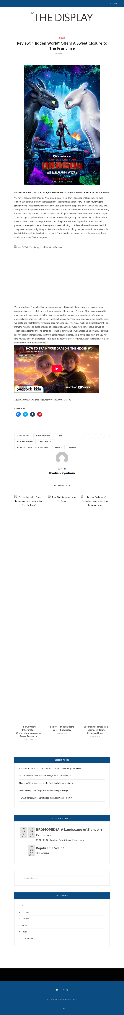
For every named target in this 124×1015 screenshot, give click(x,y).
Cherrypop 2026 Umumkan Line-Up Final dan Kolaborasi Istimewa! (47, 783)
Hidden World (25, 441)
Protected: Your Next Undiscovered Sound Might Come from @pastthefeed (50, 768)
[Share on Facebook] (92, 436)
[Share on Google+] (102, 436)
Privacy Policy (71, 999)
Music (24, 932)
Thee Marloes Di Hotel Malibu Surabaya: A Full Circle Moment (45, 775)
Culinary (25, 912)
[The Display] (62, 17)
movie (58, 447)
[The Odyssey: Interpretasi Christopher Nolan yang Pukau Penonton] (28, 609)
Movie (62, 38)
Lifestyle (25, 918)
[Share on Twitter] (97, 436)
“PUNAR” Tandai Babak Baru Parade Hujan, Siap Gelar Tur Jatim (45, 798)
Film (59, 436)
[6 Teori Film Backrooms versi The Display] (62, 609)
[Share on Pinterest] (107, 436)
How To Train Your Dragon (32, 447)
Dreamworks (43, 436)
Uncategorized (28, 938)
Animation (23, 436)
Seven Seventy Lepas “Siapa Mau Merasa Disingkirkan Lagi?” (44, 790)
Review (72, 447)
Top (63, 1008)
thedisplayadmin (62, 473)
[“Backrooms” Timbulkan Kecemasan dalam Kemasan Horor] (95, 609)
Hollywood (46, 441)
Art (23, 905)
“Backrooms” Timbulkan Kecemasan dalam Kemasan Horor (95, 729)
